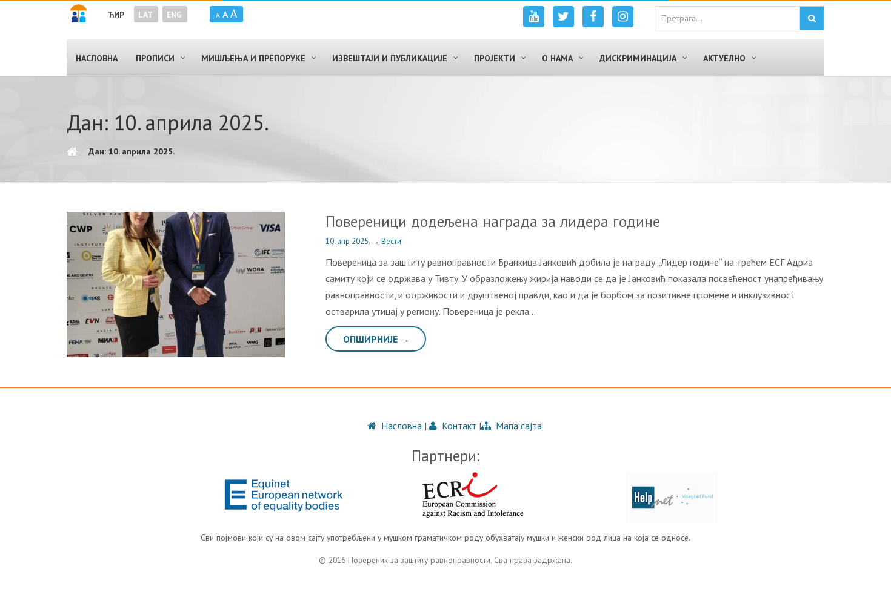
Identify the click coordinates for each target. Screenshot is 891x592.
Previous (73, 284)
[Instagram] (622, 16)
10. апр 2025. (348, 241)
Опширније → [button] (376, 339)
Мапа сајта (517, 425)
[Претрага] (812, 18)
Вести (391, 241)
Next (280, 284)
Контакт (457, 425)
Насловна (400, 425)
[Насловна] (72, 151)
